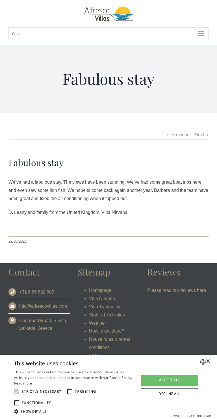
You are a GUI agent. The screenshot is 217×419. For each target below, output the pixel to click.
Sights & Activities (107, 314)
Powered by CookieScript (192, 416)
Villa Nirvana (102, 298)
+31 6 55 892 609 (36, 292)
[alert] (108, 387)
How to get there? (106, 331)
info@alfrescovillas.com (43, 306)
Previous (180, 134)
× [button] (208, 361)
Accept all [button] (169, 379)
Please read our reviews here (176, 290)
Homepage (100, 290)
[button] (74, 412)
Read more (23, 383)
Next (199, 134)
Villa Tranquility (104, 306)
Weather (97, 323)
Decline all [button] (169, 393)
